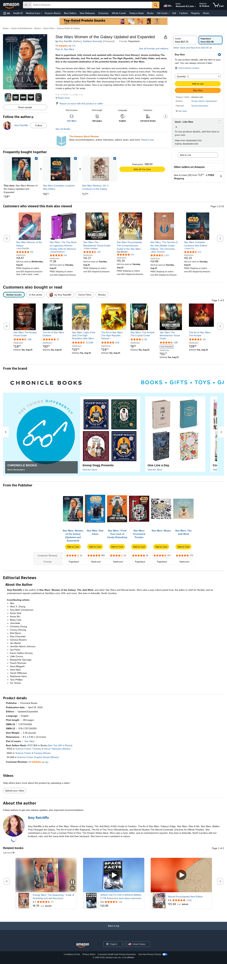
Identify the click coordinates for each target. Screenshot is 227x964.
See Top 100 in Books (60, 745)
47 (58, 339)
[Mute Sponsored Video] (72, 888)
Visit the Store (89, 469)
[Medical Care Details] (41, 13)
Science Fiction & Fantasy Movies (33, 753)
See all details (63, 129)
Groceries (103, 13)
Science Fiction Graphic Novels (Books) (38, 757)
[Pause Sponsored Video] (72, 882)
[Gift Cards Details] (169, 13)
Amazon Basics (53, 13)
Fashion (183, 13)
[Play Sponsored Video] (114, 875)
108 (176, 342)
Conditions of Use (72, 954)
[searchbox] (92, 5)
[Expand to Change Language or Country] (171, 6)
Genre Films (48, 28)
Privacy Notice (88, 954)
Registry (195, 13)
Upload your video (14, 790)
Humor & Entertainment (21, 28)
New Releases (87, 13)
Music (206, 13)
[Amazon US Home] (82, 945)
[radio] (185, 40)
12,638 (89, 342)
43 (204, 339)
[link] (60, 169)
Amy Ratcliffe (65, 41)
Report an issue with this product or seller (81, 103)
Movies (37, 28)
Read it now (147, 139)
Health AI (18, 13)
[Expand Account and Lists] (195, 6)
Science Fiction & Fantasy (68, 28)
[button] (6, 13)
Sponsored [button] (7, 853)
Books (150, 13)
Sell (174, 13)
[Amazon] (11, 5)
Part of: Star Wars (65, 49)
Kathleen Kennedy (92, 41)
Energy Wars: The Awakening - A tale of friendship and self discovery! (53, 897)
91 (145, 339)
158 (29, 339)
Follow (38, 125)
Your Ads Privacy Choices (149, 954)
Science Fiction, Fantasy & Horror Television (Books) (42, 748)
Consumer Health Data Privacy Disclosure (117, 954)
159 (117, 342)
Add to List (185, 155)
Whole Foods (119, 13)
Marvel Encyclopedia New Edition (185, 896)
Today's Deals (136, 13)
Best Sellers (70, 13)
